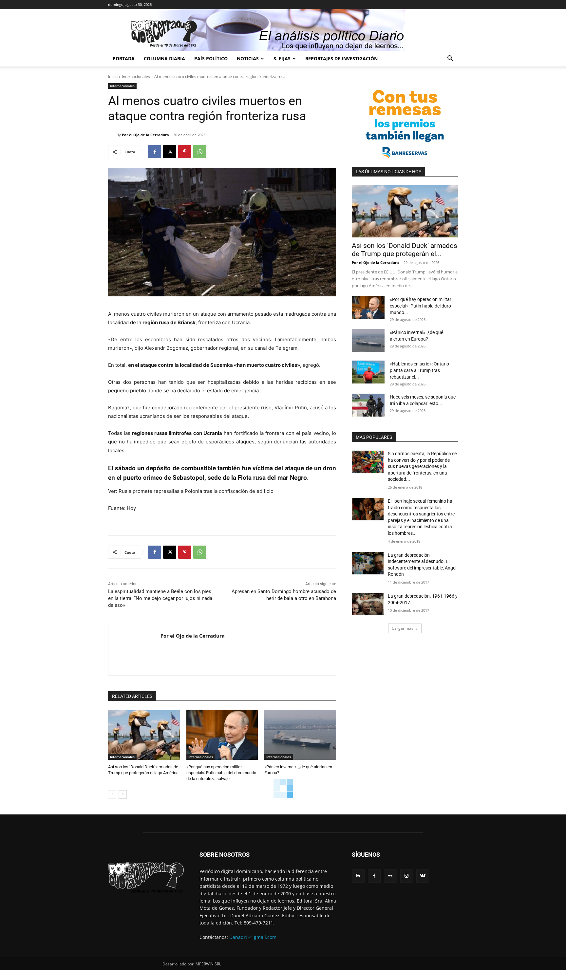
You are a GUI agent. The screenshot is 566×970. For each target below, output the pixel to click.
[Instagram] (406, 875)
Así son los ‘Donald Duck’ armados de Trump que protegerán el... (404, 250)
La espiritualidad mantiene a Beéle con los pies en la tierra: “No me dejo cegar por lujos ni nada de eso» (160, 598)
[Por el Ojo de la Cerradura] (112, 135)
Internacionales (136, 76)
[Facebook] (154, 151)
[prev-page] (112, 794)
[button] (450, 59)
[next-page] (123, 794)
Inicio (113, 76)
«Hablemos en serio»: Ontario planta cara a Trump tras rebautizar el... (419, 370)
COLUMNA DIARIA (164, 58)
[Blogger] (358, 875)
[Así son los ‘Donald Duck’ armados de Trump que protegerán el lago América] (144, 735)
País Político (211, 58)
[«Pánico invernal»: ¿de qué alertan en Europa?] (300, 735)
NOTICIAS (248, 58)
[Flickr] (390, 875)
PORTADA (124, 58)
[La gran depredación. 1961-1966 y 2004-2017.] (368, 604)
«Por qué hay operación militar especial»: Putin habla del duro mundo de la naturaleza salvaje (221, 772)
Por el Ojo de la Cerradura (145, 134)
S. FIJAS (282, 58)
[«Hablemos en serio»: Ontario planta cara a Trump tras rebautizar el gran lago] (368, 372)
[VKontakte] (422, 875)
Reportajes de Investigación (341, 58)
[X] (169, 151)
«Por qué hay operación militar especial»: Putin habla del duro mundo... (420, 306)
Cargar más (402, 628)
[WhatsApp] (199, 151)
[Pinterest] (184, 151)
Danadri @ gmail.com (252, 937)
